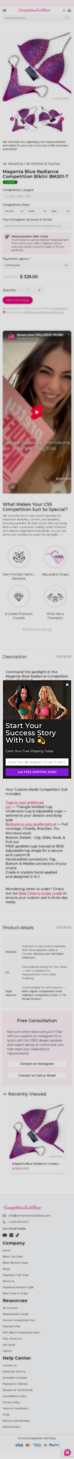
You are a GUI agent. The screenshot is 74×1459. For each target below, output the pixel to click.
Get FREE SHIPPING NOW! (37, 772)
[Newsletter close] (67, 685)
